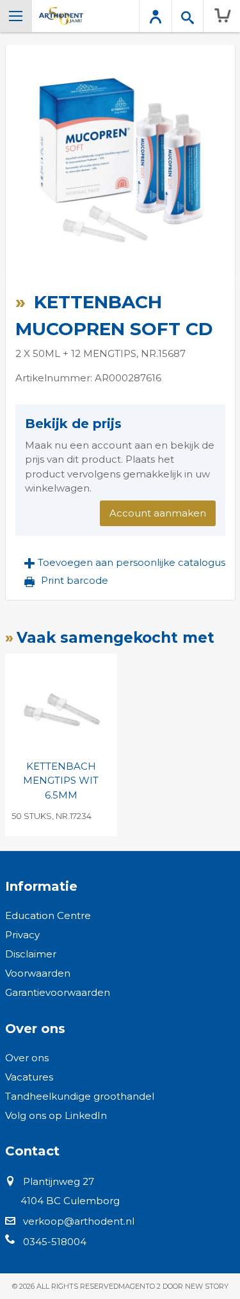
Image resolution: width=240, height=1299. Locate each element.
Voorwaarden (37, 973)
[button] (124, 562)
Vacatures (29, 1077)
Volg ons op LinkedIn (56, 1115)
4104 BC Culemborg (70, 1201)
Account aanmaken (157, 513)
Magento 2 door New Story (173, 1286)
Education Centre (48, 915)
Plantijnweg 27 (58, 1181)
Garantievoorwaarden (57, 992)
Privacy (22, 935)
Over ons (27, 1058)
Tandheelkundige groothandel (79, 1096)
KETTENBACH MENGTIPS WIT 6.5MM (61, 780)
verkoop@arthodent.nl (78, 1221)
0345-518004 (54, 1242)
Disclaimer (30, 954)
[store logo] (61, 16)
